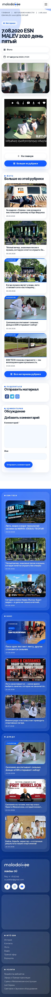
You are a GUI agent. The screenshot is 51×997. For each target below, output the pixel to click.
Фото (9, 50)
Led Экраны (9, 985)
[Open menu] (46, 4)
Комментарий (11, 423)
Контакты (8, 943)
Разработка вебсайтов (14, 974)
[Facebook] (7, 886)
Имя (6, 451)
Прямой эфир (10, 955)
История (8, 940)
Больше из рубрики (27, 163)
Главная (6, 13)
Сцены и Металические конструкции (20, 981)
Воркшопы (9, 958)
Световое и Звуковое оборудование (20, 989)
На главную (27, 156)
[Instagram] (15, 886)
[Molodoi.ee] (16, 865)
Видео (7, 951)
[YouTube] (22, 886)
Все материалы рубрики (27, 374)
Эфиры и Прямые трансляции (17, 978)
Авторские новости (24, 13)
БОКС (9, 616)
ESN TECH (12, 496)
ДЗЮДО (11, 737)
